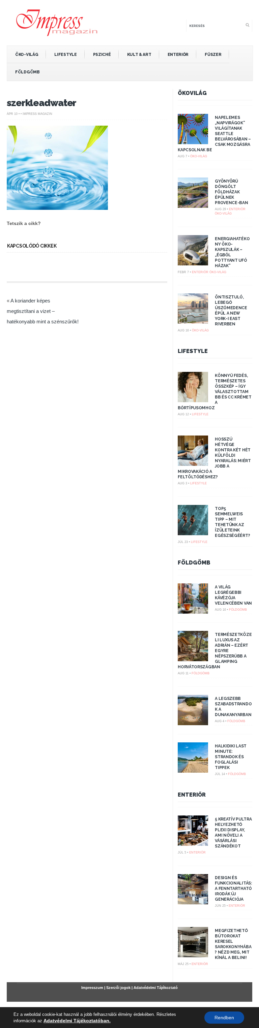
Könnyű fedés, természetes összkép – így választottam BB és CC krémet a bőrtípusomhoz (215, 391)
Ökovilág (192, 93)
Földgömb (27, 72)
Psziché (102, 54)
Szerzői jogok (118, 988)
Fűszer (213, 54)
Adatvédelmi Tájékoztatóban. (77, 1020)
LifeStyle (65, 54)
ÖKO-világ (26, 54)
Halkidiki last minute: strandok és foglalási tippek (231, 757)
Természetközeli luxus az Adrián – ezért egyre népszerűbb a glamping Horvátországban (215, 650)
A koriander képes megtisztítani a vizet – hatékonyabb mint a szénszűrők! (43, 311)
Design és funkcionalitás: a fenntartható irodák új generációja (233, 888)
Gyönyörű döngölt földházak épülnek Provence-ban (231, 192)
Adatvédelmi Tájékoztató (156, 988)
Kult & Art (139, 54)
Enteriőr (178, 54)
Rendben (224, 1017)
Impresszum (92, 988)
